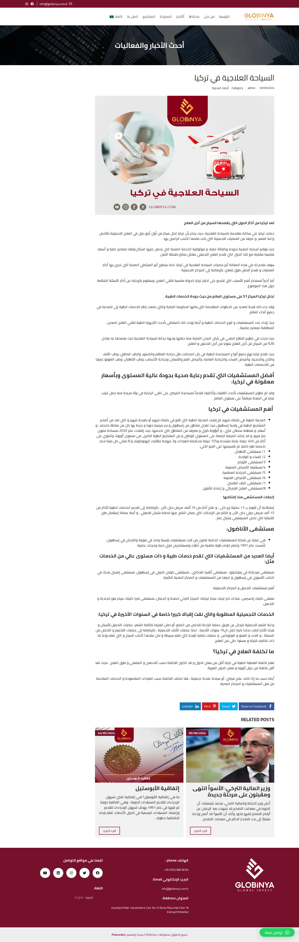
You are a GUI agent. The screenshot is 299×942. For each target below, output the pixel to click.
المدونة (216, 88)
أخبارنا (225, 88)
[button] (277, 932)
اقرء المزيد (200, 831)
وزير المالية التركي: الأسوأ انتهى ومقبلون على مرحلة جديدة (231, 791)
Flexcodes (118, 934)
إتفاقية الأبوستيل (157, 788)
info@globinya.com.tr (54, 4)
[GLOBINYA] (258, 16)
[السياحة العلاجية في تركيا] (184, 155)
